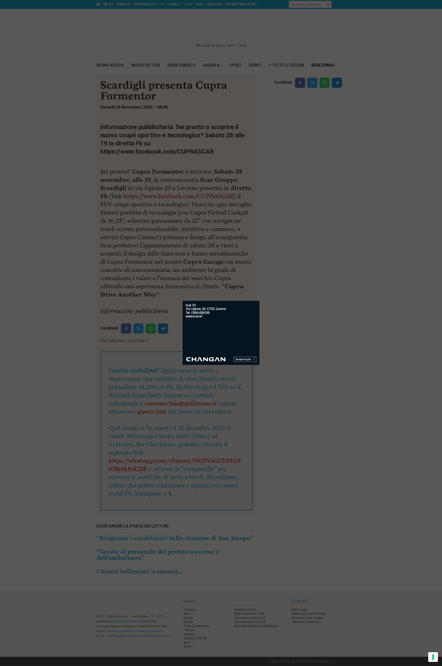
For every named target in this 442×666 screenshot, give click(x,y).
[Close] (259, 301)
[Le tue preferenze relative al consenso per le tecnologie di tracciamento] (433, 657)
